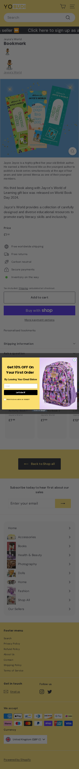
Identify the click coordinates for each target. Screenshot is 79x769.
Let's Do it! (20, 392)
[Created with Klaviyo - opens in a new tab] (39, 410)
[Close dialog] (74, 359)
